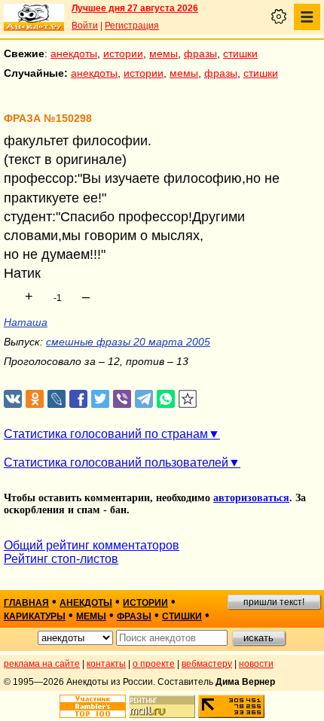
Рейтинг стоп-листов (61, 558)
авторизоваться (251, 497)
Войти (85, 25)
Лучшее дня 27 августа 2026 (135, 8)
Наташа (25, 322)
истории (123, 53)
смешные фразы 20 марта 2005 (128, 342)
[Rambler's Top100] (93, 706)
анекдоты (73, 53)
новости (256, 664)
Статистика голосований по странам (106, 433)
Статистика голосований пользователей (116, 462)
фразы (200, 53)
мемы (163, 53)
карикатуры (35, 616)
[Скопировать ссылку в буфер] (188, 399)
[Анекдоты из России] (34, 17)
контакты (106, 664)
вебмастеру (207, 664)
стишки (240, 53)
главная (26, 603)
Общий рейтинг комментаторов (91, 545)
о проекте (154, 664)
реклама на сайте (42, 664)
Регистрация (132, 25)
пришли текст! (273, 602)
